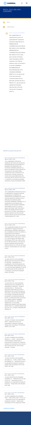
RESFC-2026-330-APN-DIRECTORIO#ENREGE (15, 279)
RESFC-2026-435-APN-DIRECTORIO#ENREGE (15, 188)
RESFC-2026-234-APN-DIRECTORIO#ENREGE (15, 316)
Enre (14, 159)
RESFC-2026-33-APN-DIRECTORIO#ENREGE (14, 354)
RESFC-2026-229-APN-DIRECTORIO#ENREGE (15, 334)
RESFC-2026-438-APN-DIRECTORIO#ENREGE (15, 158)
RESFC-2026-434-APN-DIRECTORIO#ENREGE (15, 223)
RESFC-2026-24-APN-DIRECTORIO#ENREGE (14, 373)
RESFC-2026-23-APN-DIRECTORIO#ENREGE (14, 392)
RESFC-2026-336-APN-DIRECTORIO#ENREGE (15, 255)
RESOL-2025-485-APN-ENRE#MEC (17, 33)
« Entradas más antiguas (8, 408)
